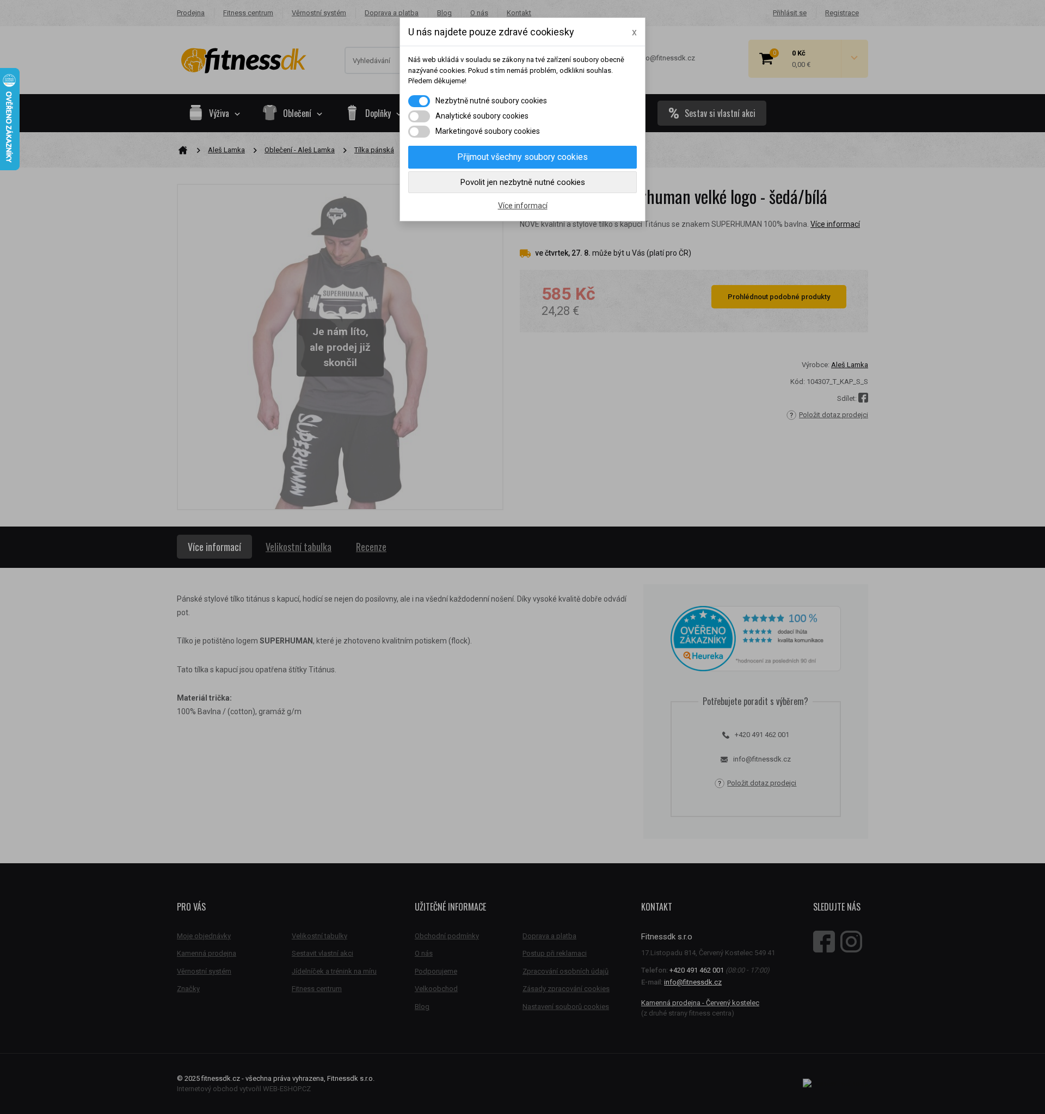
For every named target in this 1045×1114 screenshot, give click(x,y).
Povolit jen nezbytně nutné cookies (522, 182)
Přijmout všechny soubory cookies (522, 157)
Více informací (523, 205)
